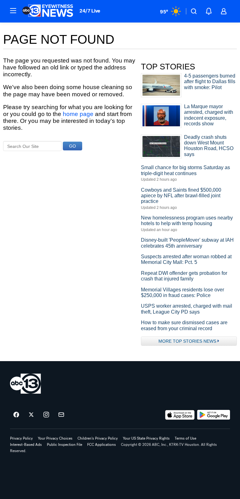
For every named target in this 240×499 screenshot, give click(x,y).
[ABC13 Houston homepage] (47, 11)
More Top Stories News (187, 341)
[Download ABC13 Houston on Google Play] (213, 415)
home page (78, 114)
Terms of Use (185, 438)
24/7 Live (89, 11)
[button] (13, 10)
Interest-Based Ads (26, 444)
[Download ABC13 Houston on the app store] (180, 415)
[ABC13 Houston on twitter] (31, 415)
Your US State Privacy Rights (146, 438)
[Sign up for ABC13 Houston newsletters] (61, 415)
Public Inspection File (64, 444)
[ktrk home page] (25, 384)
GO (72, 146)
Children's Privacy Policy (98, 438)
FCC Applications (101, 444)
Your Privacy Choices (55, 438)
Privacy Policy (21, 438)
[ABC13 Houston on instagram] (46, 415)
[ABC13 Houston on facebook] (16, 415)
